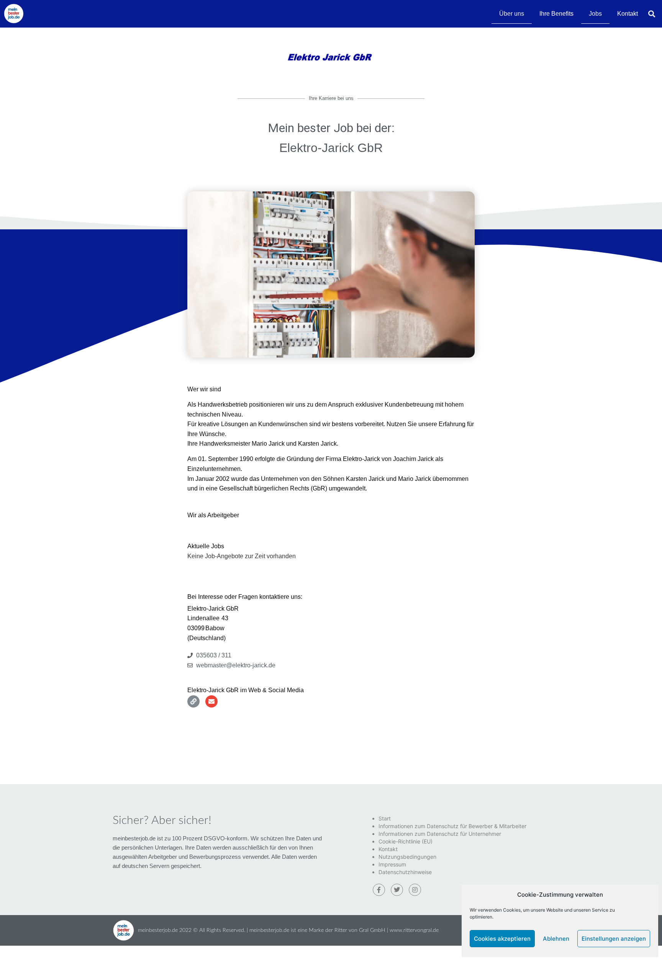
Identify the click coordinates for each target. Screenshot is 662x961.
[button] (652, 13)
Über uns (511, 13)
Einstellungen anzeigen (614, 938)
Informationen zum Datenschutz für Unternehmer (440, 833)
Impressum (392, 864)
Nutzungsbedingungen (407, 856)
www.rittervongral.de (414, 930)
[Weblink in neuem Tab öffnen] (193, 701)
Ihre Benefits (556, 13)
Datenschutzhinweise (405, 872)
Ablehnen (556, 938)
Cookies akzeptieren (502, 938)
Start (385, 818)
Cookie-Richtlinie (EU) (406, 841)
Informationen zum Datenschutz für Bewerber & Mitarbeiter (452, 826)
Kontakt (627, 13)
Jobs (595, 13)
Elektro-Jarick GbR (331, 148)
